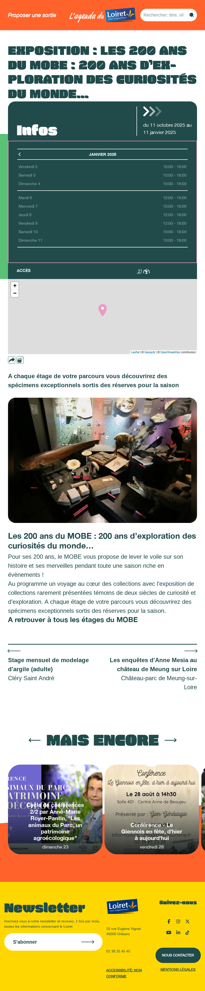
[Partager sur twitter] (35, 360)
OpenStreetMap (170, 352)
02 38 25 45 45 (118, 951)
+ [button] (14, 285)
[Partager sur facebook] (28, 360)
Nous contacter (178, 955)
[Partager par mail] (21, 360)
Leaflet (135, 352)
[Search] (191, 15)
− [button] (14, 293)
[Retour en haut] (176, 980)
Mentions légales (178, 969)
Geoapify (150, 352)
